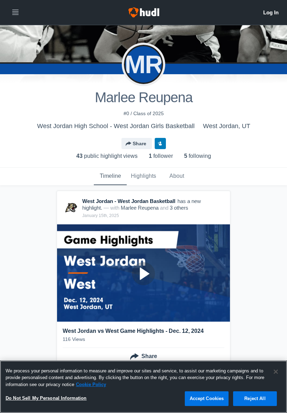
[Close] (276, 371)
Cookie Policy (91, 384)
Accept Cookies (207, 398)
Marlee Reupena (140, 208)
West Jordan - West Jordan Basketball (128, 201)
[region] (143, 386)
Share (139, 143)
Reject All (254, 398)
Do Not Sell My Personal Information (46, 398)
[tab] (110, 176)
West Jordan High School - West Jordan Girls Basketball (116, 126)
